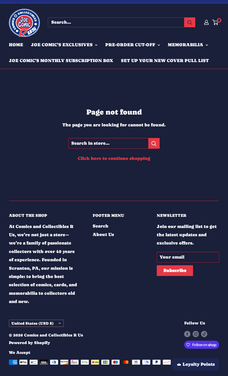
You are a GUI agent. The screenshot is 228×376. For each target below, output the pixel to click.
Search (100, 226)
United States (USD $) (32, 323)
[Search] (189, 22)
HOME (16, 44)
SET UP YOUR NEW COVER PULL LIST (165, 60)
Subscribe (174, 270)
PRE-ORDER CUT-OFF (130, 44)
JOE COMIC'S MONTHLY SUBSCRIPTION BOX (61, 60)
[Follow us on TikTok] (204, 334)
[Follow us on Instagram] (196, 334)
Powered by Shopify (29, 342)
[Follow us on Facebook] (187, 334)
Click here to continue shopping (114, 158)
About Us (103, 234)
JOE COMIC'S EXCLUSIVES (62, 44)
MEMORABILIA (185, 44)
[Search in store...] (154, 143)
